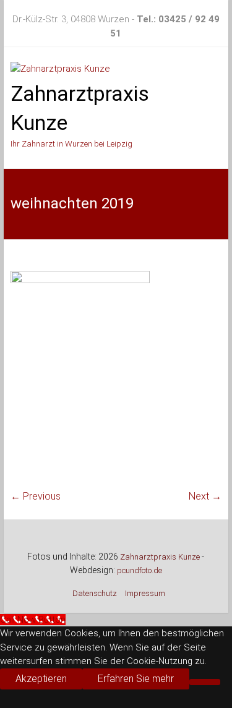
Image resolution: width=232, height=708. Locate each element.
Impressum (145, 593)
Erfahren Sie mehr (136, 679)
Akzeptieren (41, 679)
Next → (205, 496)
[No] (204, 682)
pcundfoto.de (139, 570)
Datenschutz (94, 593)
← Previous (36, 496)
